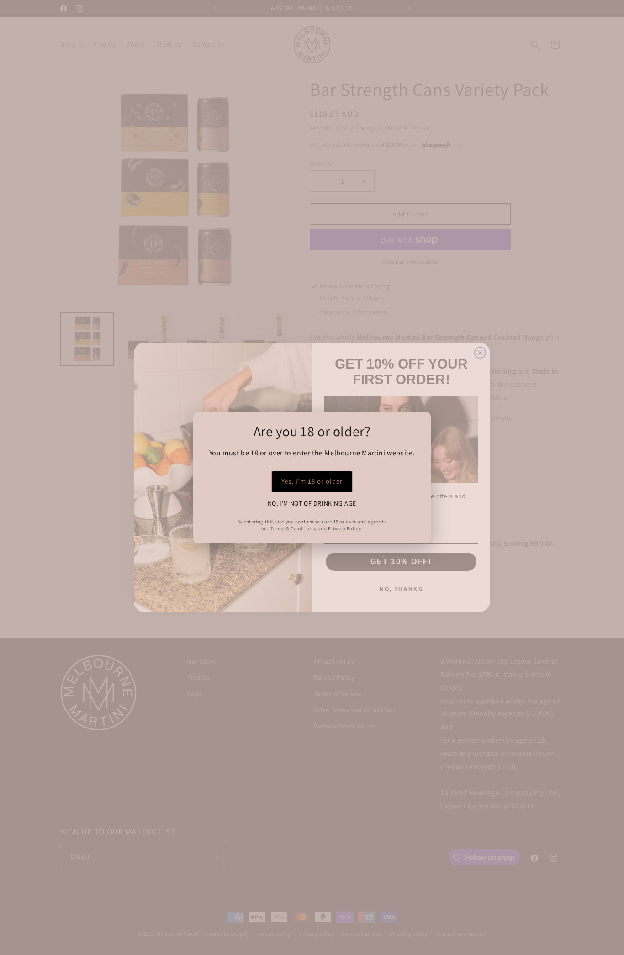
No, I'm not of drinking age (312, 503)
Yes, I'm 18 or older (312, 481)
